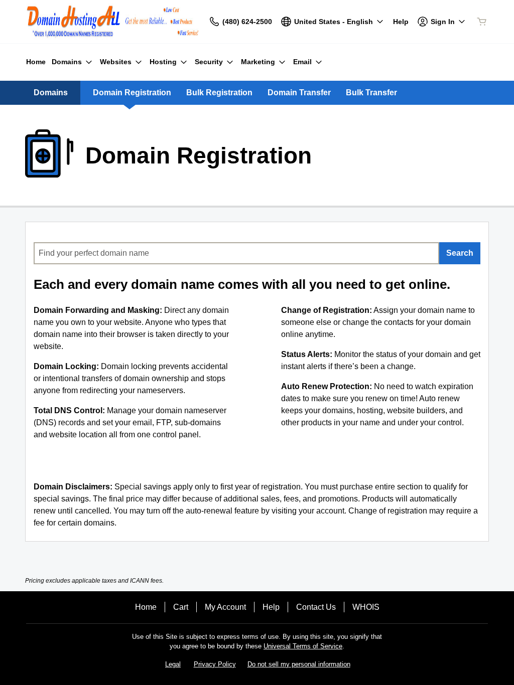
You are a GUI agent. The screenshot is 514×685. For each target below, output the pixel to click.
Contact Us (316, 607)
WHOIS (365, 607)
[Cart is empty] (482, 21)
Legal (173, 664)
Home (146, 607)
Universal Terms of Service (303, 646)
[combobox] (236, 253)
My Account (225, 607)
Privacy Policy (215, 664)
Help (271, 607)
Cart (180, 607)
